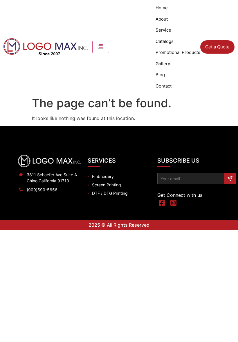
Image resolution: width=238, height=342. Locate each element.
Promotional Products (178, 52)
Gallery (163, 63)
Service (163, 30)
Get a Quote (217, 47)
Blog (160, 74)
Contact (164, 86)
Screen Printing (106, 184)
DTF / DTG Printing (110, 193)
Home (162, 7)
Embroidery (103, 176)
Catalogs (165, 41)
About (162, 19)
